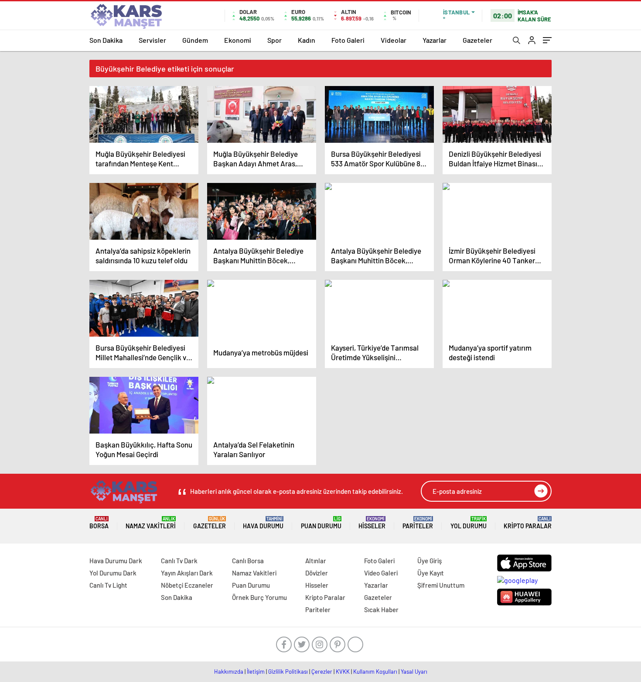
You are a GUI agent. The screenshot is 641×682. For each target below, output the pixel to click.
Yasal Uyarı (414, 671)
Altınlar (315, 561)
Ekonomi (237, 40)
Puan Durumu (321, 523)
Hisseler (371, 523)
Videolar (393, 40)
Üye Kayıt (430, 573)
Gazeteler (477, 40)
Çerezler (321, 671)
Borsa (99, 523)
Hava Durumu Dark (115, 561)
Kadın (306, 40)
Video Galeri (381, 573)
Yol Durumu (468, 523)
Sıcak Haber (381, 609)
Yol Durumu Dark (112, 573)
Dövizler (316, 573)
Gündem (195, 40)
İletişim (256, 671)
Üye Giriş (429, 561)
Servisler (152, 40)
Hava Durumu (263, 523)
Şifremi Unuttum (440, 585)
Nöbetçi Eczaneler (187, 585)
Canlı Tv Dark (179, 561)
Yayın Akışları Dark (187, 573)
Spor (274, 40)
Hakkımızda (228, 671)
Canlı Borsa (248, 561)
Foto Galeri (348, 40)
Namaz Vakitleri (151, 523)
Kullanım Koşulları (375, 671)
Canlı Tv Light (108, 585)
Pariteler (417, 523)
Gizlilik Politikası (288, 671)
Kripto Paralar (528, 523)
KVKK (343, 671)
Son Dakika (106, 40)
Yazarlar (435, 40)
